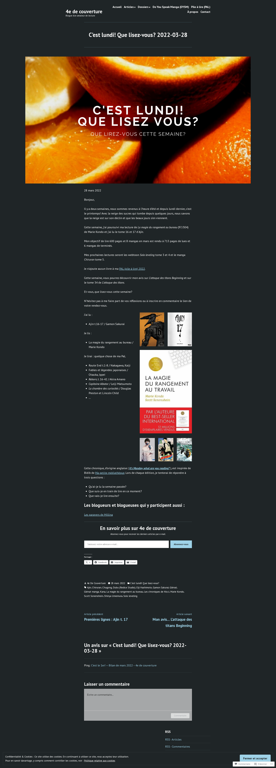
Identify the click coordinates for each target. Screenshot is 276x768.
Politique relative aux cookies (99, 760)
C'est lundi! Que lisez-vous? (144, 583)
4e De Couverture (96, 583)
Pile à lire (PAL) (200, 7)
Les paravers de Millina (98, 515)
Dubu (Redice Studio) (124, 587)
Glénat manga (91, 591)
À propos (192, 12)
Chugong (107, 587)
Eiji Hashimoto (144, 587)
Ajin (89, 587)
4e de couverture (84, 11)
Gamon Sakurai (161, 587)
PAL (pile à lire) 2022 (132, 269)
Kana (102, 591)
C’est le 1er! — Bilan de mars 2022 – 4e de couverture (124, 665)
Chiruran (96, 587)
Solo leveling (130, 596)
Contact (205, 12)
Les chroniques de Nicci (156, 591)
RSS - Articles (173, 739)
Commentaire (180, 715)
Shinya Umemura (113, 596)
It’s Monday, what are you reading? (149, 468)
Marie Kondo (177, 591)
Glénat (173, 587)
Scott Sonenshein (93, 596)
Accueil (117, 7)
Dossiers (143, 7)
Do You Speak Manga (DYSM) (171, 7)
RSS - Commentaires (177, 746)
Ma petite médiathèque (109, 473)
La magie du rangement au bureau (125, 591)
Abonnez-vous (181, 544)
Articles (129, 7)
